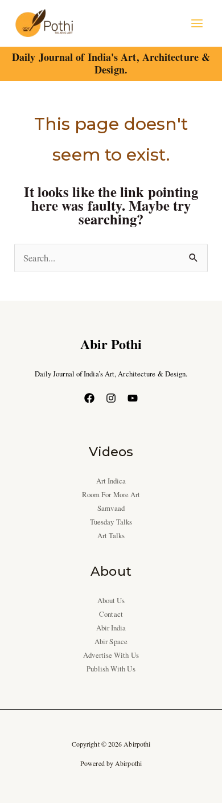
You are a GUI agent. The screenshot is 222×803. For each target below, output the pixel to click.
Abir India (111, 628)
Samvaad (111, 508)
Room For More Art (111, 494)
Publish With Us (111, 669)
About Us (111, 600)
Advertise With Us (111, 655)
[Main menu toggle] (197, 24)
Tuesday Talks (111, 522)
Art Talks (111, 535)
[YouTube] (133, 398)
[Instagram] (111, 398)
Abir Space (111, 641)
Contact (111, 614)
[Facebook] (89, 398)
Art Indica (111, 481)
